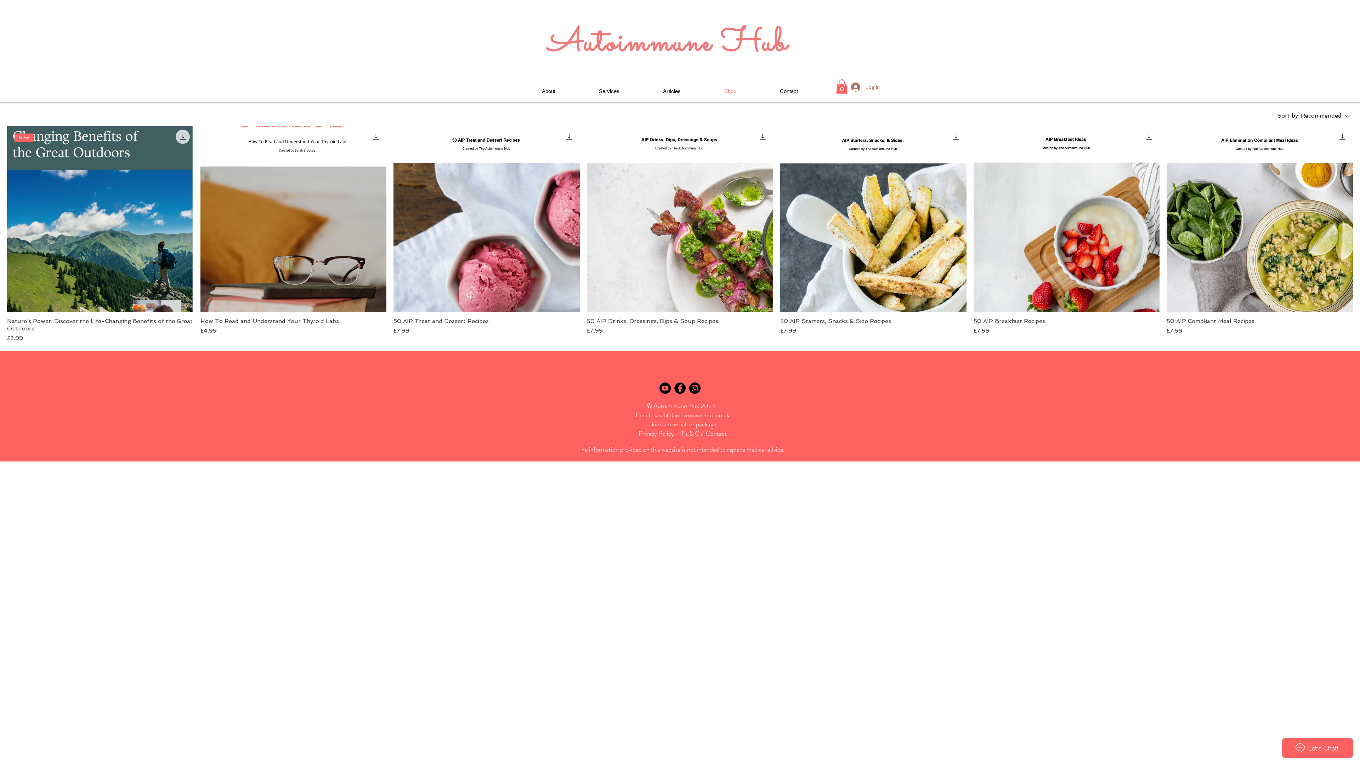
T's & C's (692, 433)
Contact (716, 433)
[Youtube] (665, 388)
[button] (842, 86)
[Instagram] (695, 388)
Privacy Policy (658, 433)
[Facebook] (680, 388)
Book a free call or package (682, 424)
